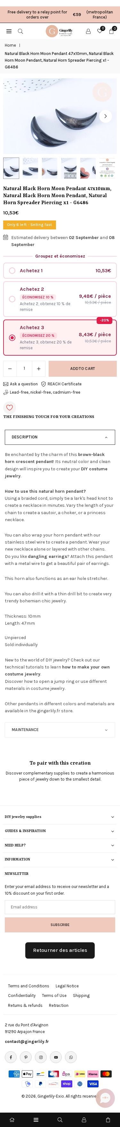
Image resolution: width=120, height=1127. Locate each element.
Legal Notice (67, 986)
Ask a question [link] (24, 384)
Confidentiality (22, 995)
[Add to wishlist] (9, 407)
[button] (105, 116)
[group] (60, 116)
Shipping (81, 995)
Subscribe (60, 924)
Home (10, 45)
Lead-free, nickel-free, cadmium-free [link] (45, 392)
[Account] (88, 31)
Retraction (58, 1005)
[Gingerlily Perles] (60, 30)
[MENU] (9, 31)
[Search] (20, 31)
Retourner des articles (60, 950)
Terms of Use (54, 995)
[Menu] (36, 1120)
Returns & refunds (25, 1005)
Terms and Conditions (28, 986)
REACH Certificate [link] (65, 384)
